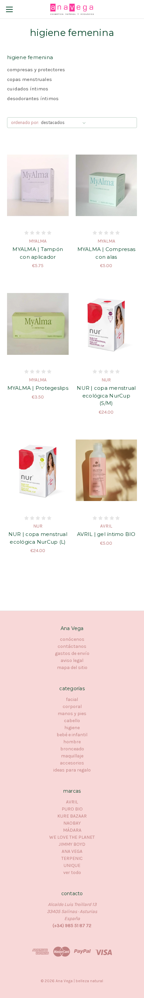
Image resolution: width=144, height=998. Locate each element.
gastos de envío (72, 653)
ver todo (72, 872)
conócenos (72, 639)
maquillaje (72, 756)
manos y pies (72, 713)
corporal (72, 706)
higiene (72, 728)
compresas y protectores (36, 70)
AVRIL (72, 802)
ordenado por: (25, 122)
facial (72, 699)
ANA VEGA (72, 851)
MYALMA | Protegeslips (37, 388)
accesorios (72, 763)
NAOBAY (72, 823)
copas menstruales (29, 79)
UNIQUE (72, 865)
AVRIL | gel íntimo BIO (106, 534)
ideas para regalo (72, 770)
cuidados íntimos (27, 89)
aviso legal (72, 660)
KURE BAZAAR (72, 816)
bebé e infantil (72, 735)
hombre (72, 742)
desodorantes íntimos (33, 98)
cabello (72, 720)
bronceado (72, 749)
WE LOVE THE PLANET (72, 837)
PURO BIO (72, 809)
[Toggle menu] (9, 9)
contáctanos (72, 646)
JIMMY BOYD (72, 844)
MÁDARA (72, 830)
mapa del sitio (72, 667)
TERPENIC (72, 858)
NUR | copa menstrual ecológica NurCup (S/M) (106, 395)
